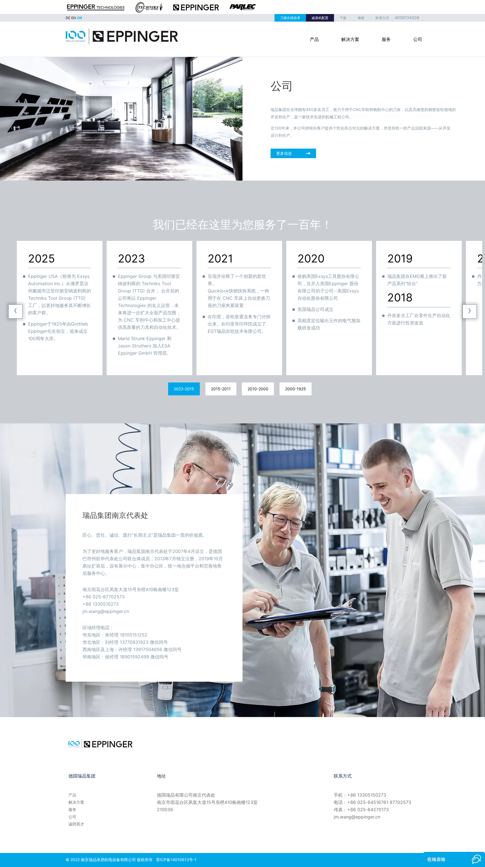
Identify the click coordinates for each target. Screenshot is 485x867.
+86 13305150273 (366, 795)
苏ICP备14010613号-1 (176, 859)
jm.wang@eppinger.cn (357, 817)
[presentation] (15, 312)
